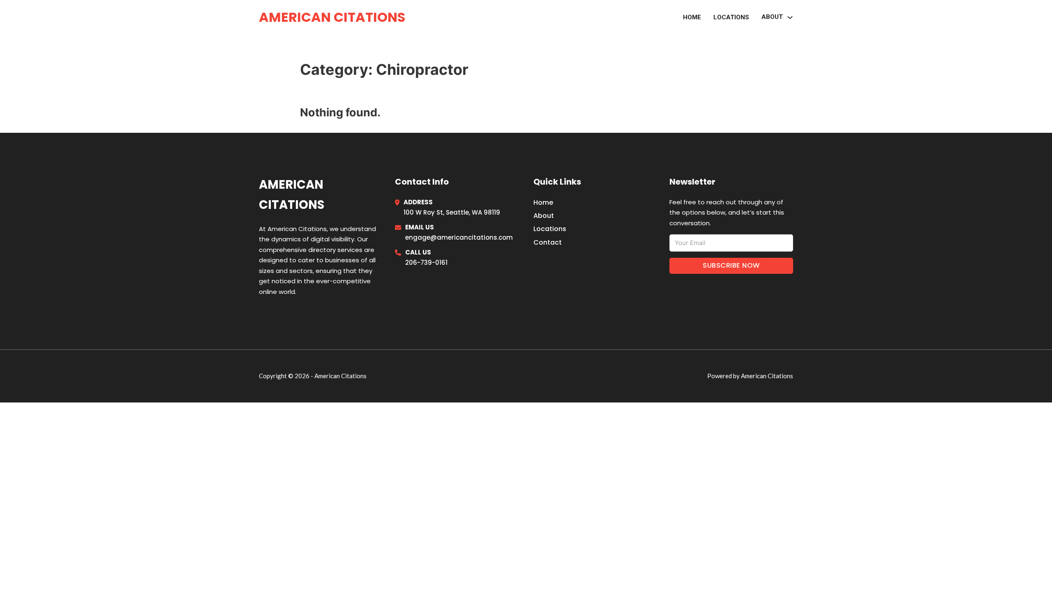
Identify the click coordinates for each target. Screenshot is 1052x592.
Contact (547, 242)
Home (692, 17)
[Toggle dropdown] (790, 17)
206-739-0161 (426, 262)
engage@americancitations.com (459, 237)
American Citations (332, 17)
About (543, 215)
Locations (731, 17)
